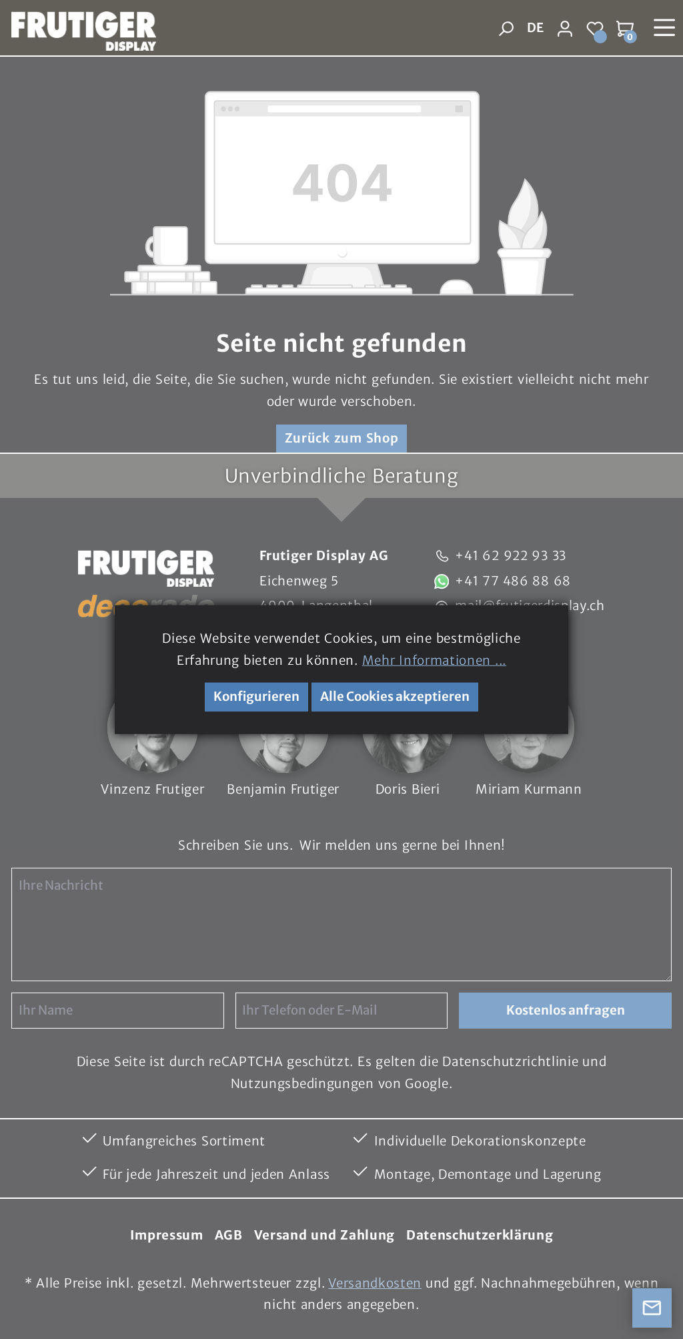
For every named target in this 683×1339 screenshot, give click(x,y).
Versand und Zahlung (324, 1235)
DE (535, 27)
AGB (229, 1235)
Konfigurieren (256, 696)
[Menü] (664, 27)
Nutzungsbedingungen (302, 1083)
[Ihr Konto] (565, 28)
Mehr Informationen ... (434, 659)
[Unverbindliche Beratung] (652, 1308)
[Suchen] (506, 28)
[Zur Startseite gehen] (78, 28)
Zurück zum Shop (342, 438)
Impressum (166, 1235)
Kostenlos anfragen (565, 1010)
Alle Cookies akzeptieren (395, 696)
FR (534, 56)
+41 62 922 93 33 (510, 555)
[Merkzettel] (595, 28)
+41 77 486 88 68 (513, 581)
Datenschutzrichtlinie (510, 1061)
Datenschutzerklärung (480, 1235)
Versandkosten (375, 1283)
